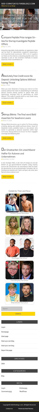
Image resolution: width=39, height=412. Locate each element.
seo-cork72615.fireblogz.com (18, 3)
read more (7, 64)
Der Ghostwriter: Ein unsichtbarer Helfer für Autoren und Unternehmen (18, 153)
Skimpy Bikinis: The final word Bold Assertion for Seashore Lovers (18, 116)
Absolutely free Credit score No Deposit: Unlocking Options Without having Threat (18, 79)
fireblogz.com (18, 405)
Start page (4, 336)
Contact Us (9, 408)
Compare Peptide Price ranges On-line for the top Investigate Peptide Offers (18, 41)
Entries (23, 388)
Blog (2, 376)
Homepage (5, 332)
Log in (3, 327)
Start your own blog (7, 341)
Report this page (6, 350)
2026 (3, 363)
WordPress (23, 391)
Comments (6, 391)
